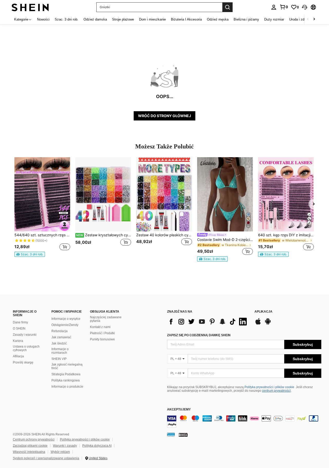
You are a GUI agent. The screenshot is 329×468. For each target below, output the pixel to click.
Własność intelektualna (29, 452)
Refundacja (59, 331)
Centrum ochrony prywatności (33, 439)
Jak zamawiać (61, 337)
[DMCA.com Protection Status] (183, 434)
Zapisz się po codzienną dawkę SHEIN (199, 335)
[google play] (267, 324)
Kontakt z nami (100, 327)
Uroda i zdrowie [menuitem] (300, 19)
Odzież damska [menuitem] (95, 19)
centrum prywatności (276, 390)
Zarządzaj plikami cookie (30, 445)
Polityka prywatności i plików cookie (269, 387)
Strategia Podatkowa (65, 374)
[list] (208, 321)
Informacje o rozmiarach (60, 350)
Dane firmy (20, 322)
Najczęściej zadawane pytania (106, 319)
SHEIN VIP (59, 359)
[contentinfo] (244, 421)
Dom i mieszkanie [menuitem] (152, 19)
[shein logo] (30, 7)
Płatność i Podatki (102, 333)
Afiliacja (18, 356)
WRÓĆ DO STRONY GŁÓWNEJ (164, 116)
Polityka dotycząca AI (97, 445)
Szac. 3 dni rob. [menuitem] (66, 19)
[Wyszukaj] (227, 7)
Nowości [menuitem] (43, 19)
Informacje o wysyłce (65, 319)
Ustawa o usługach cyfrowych (26, 348)
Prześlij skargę (23, 362)
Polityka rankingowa (65, 380)
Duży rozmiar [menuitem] (274, 19)
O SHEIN (19, 328)
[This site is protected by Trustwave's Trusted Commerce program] (171, 434)
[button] (304, 7)
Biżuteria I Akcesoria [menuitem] (186, 19)
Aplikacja (263, 311)
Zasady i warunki (24, 334)
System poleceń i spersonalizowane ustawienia (46, 458)
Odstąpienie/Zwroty (64, 325)
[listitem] (42, 207)
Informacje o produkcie (67, 386)
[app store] (258, 324)
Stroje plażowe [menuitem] (123, 19)
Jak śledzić (59, 343)
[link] (283, 7)
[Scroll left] (308, 19)
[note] (29, 254)
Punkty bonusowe (102, 339)
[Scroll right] (314, 19)
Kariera (18, 341)
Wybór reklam (60, 452)
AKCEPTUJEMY (179, 409)
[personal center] (274, 7)
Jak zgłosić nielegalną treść (67, 366)
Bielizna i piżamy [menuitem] (246, 19)
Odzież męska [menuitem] (218, 19)
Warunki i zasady (65, 445)
